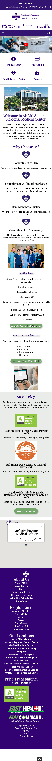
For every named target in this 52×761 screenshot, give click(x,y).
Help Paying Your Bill (12, 27)
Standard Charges (21, 682)
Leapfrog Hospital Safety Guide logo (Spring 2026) (26, 437)
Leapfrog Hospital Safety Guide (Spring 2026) (26, 432)
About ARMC (21, 583)
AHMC (26, 730)
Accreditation (21, 586)
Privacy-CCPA (26, 736)
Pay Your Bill (21, 626)
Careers (28, 25)
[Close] (41, 526)
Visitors (22, 617)
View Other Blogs (26, 511)
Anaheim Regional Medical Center (27, 532)
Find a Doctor (21, 623)
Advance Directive (21, 611)
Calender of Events (21, 592)
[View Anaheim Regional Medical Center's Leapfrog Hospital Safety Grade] (16, 694)
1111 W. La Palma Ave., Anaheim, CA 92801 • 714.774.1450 (26, 7)
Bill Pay (47, 25)
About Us (21, 579)
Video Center (21, 601)
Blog (21, 589)
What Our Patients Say (21, 598)
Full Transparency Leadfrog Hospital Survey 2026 (26, 466)
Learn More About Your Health (26, 361)
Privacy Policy (21, 614)
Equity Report (7, 25)
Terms (26, 733)
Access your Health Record (26, 335)
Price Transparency (21, 678)
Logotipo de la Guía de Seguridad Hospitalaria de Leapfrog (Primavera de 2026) (26, 495)
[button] (7, 523)
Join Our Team (26, 273)
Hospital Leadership (21, 595)
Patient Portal (44, 27)
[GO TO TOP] (39, 759)
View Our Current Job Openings (26, 325)
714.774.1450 (28, 541)
